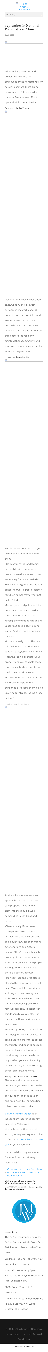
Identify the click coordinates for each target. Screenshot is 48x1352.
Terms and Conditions (24, 1346)
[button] (42, 14)
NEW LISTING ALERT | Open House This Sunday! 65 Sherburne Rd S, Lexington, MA (24, 1275)
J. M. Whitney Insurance (18, 1113)
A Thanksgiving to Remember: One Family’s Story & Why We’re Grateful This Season (24, 1303)
